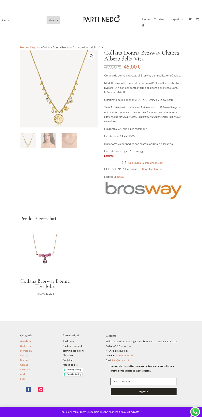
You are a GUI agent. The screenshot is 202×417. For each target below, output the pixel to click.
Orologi (24, 355)
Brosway (118, 176)
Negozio (175, 19)
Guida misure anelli (72, 345)
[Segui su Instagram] (40, 389)
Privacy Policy (74, 369)
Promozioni (26, 350)
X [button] (141, 411)
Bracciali (24, 360)
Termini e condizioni (73, 350)
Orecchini (25, 369)
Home (146, 19)
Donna (158, 169)
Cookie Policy (74, 374)
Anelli (23, 374)
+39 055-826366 (124, 355)
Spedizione (68, 341)
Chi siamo (160, 19)
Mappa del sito (70, 364)
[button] (91, 56)
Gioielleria (25, 341)
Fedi (22, 378)
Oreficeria (25, 345)
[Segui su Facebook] (28, 389)
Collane (143, 169)
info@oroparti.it (120, 360)
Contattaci (68, 360)
